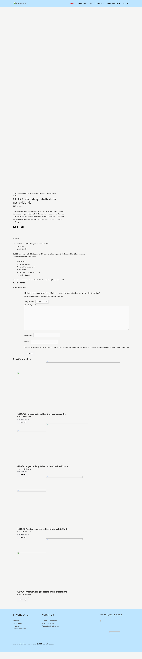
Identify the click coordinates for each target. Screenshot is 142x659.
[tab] (73, 246)
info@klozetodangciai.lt (56, 280)
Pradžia (15, 193)
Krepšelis (16, 626)
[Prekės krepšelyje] (128, 3)
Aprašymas (20, 246)
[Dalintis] (7, 654)
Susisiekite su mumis (19, 629)
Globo (21, 193)
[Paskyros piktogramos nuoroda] (124, 3)
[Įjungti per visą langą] (12, 654)
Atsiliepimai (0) (22, 249)
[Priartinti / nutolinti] (17, 654)
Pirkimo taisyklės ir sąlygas (50, 626)
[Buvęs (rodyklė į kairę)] (2, 657)
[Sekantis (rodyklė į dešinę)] (7, 657)
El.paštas (27, 342)
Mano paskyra (17, 623)
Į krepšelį (23, 422)
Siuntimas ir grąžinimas (49, 620)
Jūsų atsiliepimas (30, 305)
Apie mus (16, 620)
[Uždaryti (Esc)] (2, 654)
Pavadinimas (28, 335)
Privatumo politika (48, 623)
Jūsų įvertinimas (29, 302)
